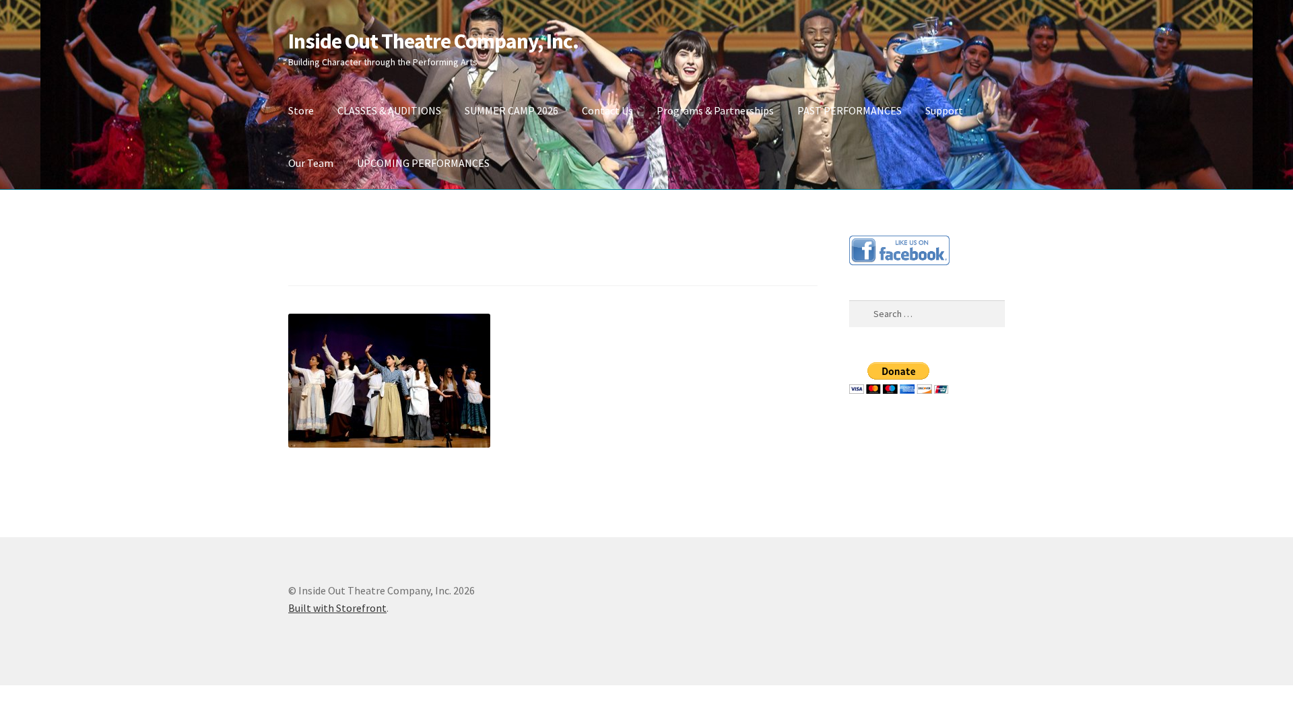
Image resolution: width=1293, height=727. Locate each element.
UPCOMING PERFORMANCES (423, 163)
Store (301, 110)
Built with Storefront (337, 608)
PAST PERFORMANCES (849, 110)
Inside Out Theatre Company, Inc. (433, 41)
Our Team (310, 163)
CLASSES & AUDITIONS (389, 110)
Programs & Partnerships (715, 110)
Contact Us (607, 110)
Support (944, 110)
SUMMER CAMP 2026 (511, 110)
